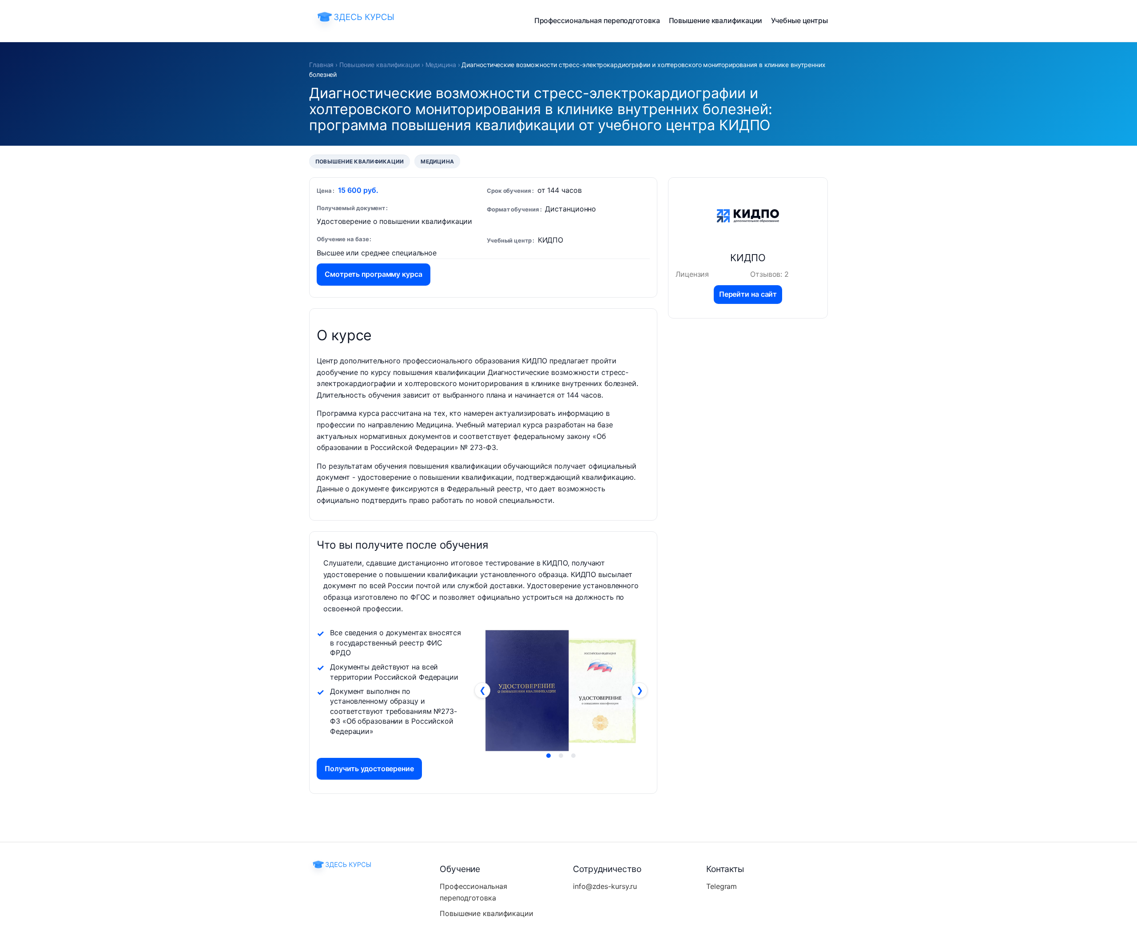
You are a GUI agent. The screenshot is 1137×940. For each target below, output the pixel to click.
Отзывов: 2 (769, 274)
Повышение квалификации (716, 20)
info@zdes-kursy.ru (605, 886)
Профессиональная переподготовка (597, 20)
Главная (321, 64)
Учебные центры (799, 20)
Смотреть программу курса (373, 274)
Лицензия (692, 274)
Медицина (440, 64)
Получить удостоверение (369, 768)
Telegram (721, 886)
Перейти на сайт (748, 294)
